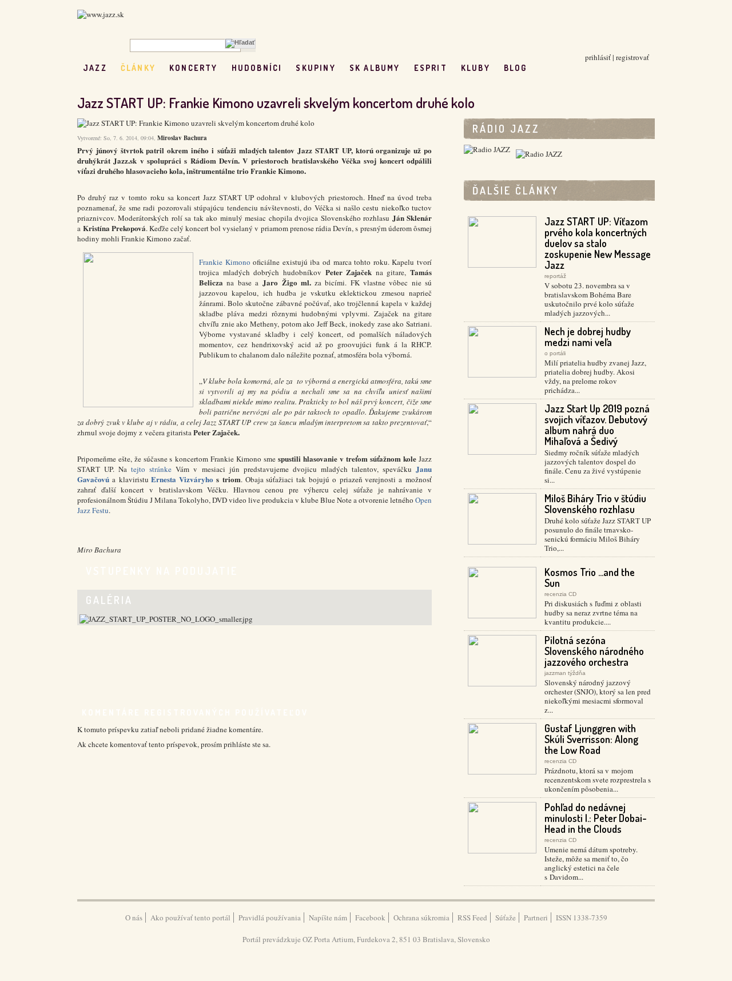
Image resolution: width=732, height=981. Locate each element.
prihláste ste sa (246, 744)
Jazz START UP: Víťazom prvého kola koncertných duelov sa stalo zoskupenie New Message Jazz (597, 243)
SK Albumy (374, 68)
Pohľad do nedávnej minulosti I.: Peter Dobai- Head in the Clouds (595, 818)
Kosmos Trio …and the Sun (589, 577)
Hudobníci (257, 68)
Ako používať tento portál (190, 917)
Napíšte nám (328, 917)
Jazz (95, 68)
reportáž (555, 276)
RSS (565, 68)
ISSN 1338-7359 (581, 917)
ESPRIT (430, 68)
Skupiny (315, 68)
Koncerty (193, 68)
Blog (515, 68)
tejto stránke (151, 469)
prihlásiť (598, 57)
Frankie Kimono (224, 262)
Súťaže (505, 917)
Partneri (536, 917)
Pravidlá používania (269, 917)
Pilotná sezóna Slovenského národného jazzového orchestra (594, 651)
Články (138, 68)
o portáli (555, 353)
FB (540, 68)
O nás (133, 917)
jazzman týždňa (565, 673)
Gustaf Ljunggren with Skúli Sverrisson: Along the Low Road (591, 739)
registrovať (632, 57)
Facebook (370, 917)
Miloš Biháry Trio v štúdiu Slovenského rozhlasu (595, 503)
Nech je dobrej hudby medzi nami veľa (587, 336)
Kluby (475, 68)
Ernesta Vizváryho (182, 479)
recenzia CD (560, 594)
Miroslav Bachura (182, 137)
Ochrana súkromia (421, 917)
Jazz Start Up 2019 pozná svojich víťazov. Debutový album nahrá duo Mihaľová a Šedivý (597, 424)
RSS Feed (472, 917)
